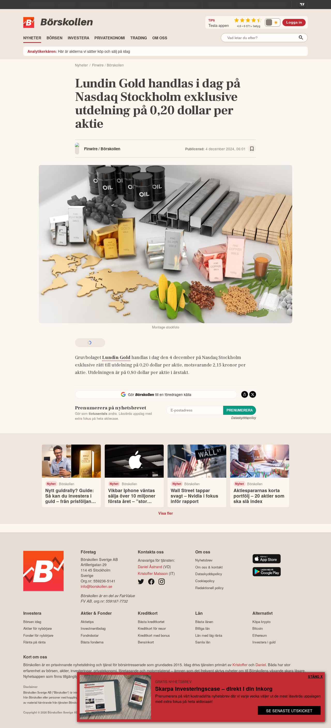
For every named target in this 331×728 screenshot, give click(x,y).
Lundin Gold (116, 357)
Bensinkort (146, 642)
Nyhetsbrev (204, 560)
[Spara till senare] (252, 149)
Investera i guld (263, 642)
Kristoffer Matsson (153, 573)
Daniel (260, 664)
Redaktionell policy (209, 587)
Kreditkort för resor (152, 628)
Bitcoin (257, 628)
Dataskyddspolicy (243, 417)
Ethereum (259, 635)
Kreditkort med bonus (154, 635)
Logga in (294, 22)
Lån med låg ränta (208, 635)
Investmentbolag (93, 628)
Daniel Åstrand (150, 566)
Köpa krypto (261, 621)
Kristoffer (239, 664)
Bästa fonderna (92, 642)
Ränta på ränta (34, 642)
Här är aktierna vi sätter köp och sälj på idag (78, 51)
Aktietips (87, 621)
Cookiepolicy (205, 580)
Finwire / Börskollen (102, 149)
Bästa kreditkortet (151, 621)
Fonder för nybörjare (38, 635)
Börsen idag (32, 621)
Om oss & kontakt (209, 567)
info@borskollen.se (96, 586)
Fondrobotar (90, 635)
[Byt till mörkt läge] (272, 22)
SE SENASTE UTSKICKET (289, 710)
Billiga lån (202, 628)
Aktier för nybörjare (37, 628)
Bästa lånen (204, 621)
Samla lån (202, 642)
